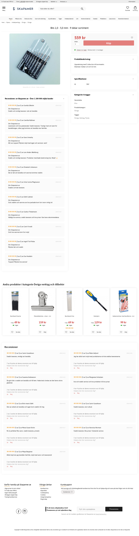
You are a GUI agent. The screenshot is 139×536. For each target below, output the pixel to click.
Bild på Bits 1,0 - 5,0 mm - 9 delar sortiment (34, 87)
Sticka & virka (28, 19)
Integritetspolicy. (101, 514)
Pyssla (10, 19)
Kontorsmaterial (85, 19)
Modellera (103, 19)
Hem (3, 22)
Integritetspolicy (45, 497)
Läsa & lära (112, 19)
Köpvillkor (43, 490)
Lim (77, 19)
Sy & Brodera (52, 19)
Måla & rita (18, 19)
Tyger (60, 19)
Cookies (43, 495)
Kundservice (44, 488)
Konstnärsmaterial (123, 19)
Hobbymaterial (69, 19)
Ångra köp (43, 499)
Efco (75, 103)
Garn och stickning (40, 19)
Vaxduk (95, 19)
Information (132, 1)
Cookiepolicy (44, 493)
